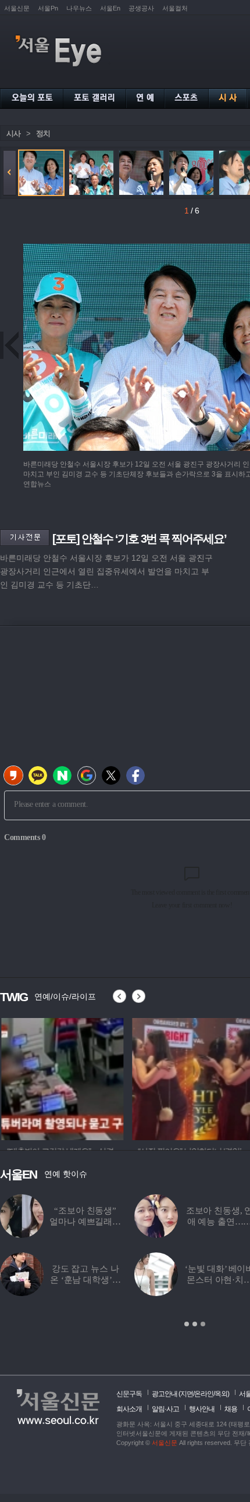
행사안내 (202, 1409)
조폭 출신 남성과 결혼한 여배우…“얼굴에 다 (139, 1279)
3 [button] (203, 1324)
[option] (61, 1077)
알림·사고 (165, 1409)
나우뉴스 (79, 8)
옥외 (221, 1394)
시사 (13, 133)
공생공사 (141, 8)
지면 (186, 1394)
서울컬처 (175, 8)
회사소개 (129, 1409)
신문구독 (129, 1394)
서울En (110, 8)
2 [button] (194, 1324)
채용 (230, 1409)
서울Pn (48, 8)
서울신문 (17, 8)
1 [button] (186, 1324)
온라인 (203, 1394)
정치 (43, 133)
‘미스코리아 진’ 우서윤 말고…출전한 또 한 (139, 1221)
